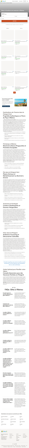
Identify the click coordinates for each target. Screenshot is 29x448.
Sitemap (14, 446)
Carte (8, 28)
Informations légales (18, 446)
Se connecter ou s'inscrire (6, 106)
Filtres (21, 28)
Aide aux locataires (18, 435)
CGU (26, 445)
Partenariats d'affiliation (17, 440)
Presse (17, 438)
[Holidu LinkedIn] (14, 444)
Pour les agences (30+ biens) (25, 437)
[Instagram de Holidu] (13, 444)
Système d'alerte (24, 446)
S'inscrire (25, 1)
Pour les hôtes (24, 435)
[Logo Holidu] (4, 1)
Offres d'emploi (11, 435)
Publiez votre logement (15, 1)
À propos (11, 436)
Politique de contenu (10, 446)
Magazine (11, 437)
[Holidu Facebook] (16, 444)
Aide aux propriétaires (17, 437)
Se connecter (20, 1)
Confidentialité (5, 446)
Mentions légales (23, 445)
